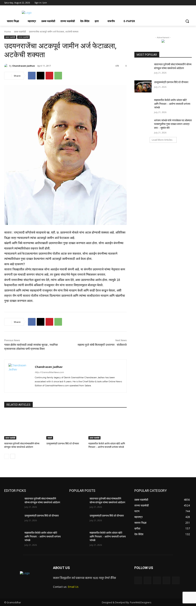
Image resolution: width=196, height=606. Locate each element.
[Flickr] (157, 580)
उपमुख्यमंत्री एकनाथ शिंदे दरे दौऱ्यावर (62, 443)
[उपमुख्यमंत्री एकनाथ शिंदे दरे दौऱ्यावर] (65, 426)
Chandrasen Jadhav (23, 65)
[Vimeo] (184, 3)
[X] (179, 3)
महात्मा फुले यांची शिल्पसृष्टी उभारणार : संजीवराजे (102, 345)
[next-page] (12, 456)
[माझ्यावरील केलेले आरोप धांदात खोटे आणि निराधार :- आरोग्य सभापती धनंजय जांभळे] (107, 426)
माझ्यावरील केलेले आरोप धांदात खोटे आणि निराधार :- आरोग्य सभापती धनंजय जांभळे (172, 103)
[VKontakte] (176, 580)
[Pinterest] (49, 75)
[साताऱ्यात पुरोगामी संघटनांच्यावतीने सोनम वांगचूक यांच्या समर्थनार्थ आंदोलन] (23, 426)
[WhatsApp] (58, 75)
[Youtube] (189, 3)
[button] (187, 21)
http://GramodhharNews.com (49, 372)
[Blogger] (138, 580)
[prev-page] (6, 456)
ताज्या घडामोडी (23, 37)
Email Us (73, 587)
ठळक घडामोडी (20, 31)
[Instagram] (174, 3)
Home (7, 31)
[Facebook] (168, 3)
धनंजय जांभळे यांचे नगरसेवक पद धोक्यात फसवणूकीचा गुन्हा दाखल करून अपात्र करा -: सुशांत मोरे (173, 124)
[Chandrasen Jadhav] (6, 66)
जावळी (49, 437)
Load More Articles (162, 139)
